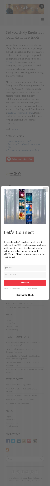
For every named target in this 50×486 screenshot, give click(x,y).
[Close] (45, 189)
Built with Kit (25, 295)
